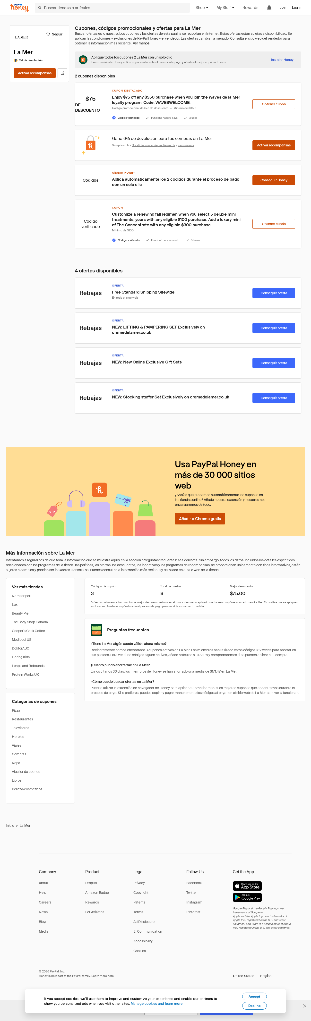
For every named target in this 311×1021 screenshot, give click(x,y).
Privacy (139, 883)
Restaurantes (22, 719)
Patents (139, 902)
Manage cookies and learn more (156, 1003)
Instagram (194, 902)
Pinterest (193, 912)
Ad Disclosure (144, 922)
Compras (19, 754)
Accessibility (143, 941)
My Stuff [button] (223, 7)
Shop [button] (200, 7)
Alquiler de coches (26, 771)
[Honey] (19, 8)
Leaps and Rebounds (28, 666)
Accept (254, 996)
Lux (14, 604)
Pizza (16, 710)
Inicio (10, 825)
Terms (138, 912)
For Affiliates (94, 912)
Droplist (91, 883)
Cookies (139, 951)
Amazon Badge (97, 892)
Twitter (191, 892)
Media (43, 931)
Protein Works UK (25, 674)
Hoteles (18, 736)
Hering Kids (21, 657)
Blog (42, 922)
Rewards (250, 7)
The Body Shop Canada (30, 622)
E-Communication (147, 931)
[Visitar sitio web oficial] (62, 73)
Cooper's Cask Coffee (28, 631)
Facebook (194, 883)
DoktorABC (20, 648)
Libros (16, 780)
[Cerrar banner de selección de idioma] (304, 1006)
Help (42, 892)
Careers (45, 902)
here (111, 976)
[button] (252, 975)
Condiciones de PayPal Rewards (153, 145)
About (43, 883)
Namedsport (22, 596)
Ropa (16, 763)
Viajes (16, 745)
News (43, 912)
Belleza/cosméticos (27, 789)
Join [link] (283, 7)
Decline (254, 1006)
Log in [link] (296, 7)
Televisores (20, 728)
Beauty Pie (20, 613)
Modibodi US (21, 639)
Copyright (140, 892)
